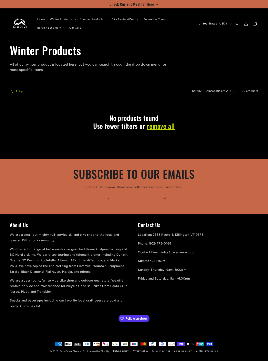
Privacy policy (140, 351)
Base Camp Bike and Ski (73, 351)
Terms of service (161, 351)
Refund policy (121, 351)
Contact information (207, 351)
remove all (161, 126)
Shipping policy (183, 351)
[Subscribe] (164, 198)
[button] (62, 19)
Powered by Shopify (98, 351)
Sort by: (197, 91)
